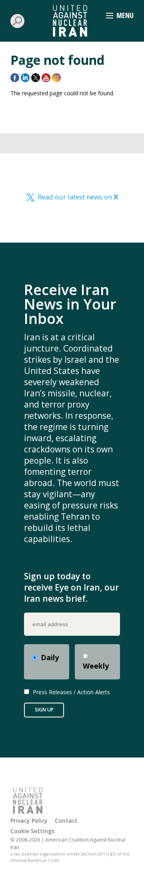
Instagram (56, 77)
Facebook (14, 77)
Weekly (96, 666)
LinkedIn (25, 77)
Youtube (46, 77)
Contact (66, 820)
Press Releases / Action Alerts (71, 692)
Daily (50, 657)
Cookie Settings (32, 831)
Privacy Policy (29, 820)
